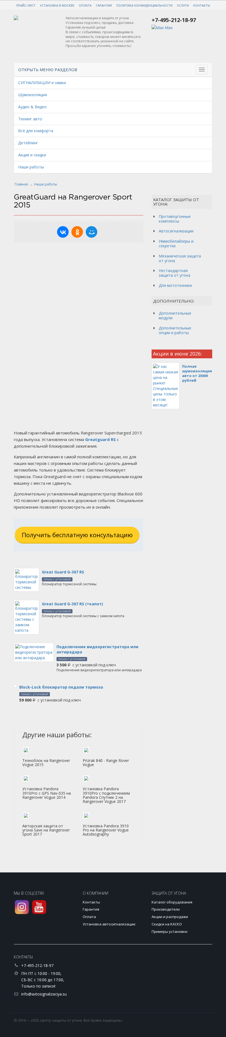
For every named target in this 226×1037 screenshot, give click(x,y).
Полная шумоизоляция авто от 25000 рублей (197, 373)
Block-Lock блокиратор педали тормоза (61, 687)
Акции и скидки (32, 154)
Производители (166, 909)
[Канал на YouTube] (39, 907)
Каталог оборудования (172, 902)
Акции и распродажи (170, 916)
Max (168, 27)
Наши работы (31, 167)
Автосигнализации (176, 231)
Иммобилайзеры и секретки (176, 243)
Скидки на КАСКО (167, 924)
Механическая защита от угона (180, 258)
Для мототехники (175, 285)
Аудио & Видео (32, 106)
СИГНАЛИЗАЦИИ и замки (42, 82)
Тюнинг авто (30, 118)
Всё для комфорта (35, 130)
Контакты (201, 5)
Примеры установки (169, 931)
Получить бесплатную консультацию (77, 535)
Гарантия (91, 909)
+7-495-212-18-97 (174, 20)
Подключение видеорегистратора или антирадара (97, 649)
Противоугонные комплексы (175, 219)
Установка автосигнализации (109, 924)
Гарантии (104, 5)
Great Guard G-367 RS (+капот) (72, 603)
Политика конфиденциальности (144, 5)
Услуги (183, 5)
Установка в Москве (57, 5)
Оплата (85, 5)
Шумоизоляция (32, 94)
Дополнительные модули (175, 315)
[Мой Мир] (91, 232)
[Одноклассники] (77, 232)
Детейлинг (28, 142)
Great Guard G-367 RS (63, 572)
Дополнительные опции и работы (175, 330)
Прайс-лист (26, 5)
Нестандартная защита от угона (174, 273)
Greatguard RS (100, 439)
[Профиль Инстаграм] (22, 907)
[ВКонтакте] (63, 232)
